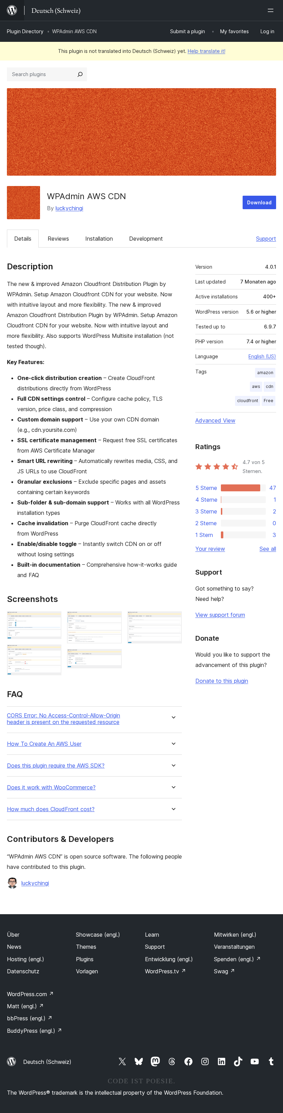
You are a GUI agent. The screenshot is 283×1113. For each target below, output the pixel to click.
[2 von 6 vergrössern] (52, 653)
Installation (99, 238)
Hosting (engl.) (25, 959)
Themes (86, 946)
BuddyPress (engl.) (34, 1030)
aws (256, 386)
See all (268, 548)
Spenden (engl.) (237, 959)
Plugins (85, 959)
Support (266, 238)
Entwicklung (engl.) (169, 959)
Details (22, 238)
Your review (210, 548)
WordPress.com (30, 994)
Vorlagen (87, 971)
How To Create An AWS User (44, 744)
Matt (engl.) (25, 1006)
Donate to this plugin (221, 680)
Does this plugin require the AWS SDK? (56, 765)
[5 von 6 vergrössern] (172, 620)
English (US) (262, 356)
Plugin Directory (25, 31)
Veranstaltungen (234, 946)
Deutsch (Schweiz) (47, 1061)
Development (146, 238)
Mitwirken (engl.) (235, 934)
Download (259, 202)
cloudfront (247, 400)
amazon (265, 372)
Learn (152, 934)
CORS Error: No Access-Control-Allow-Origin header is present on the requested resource (63, 718)
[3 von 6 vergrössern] (112, 620)
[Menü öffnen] (272, 10)
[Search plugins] (80, 74)
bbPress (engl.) (29, 1018)
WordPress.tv (165, 971)
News (14, 946)
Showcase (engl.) (98, 934)
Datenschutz (23, 971)
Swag (224, 971)
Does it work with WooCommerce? (51, 787)
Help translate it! (206, 51)
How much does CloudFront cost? (51, 809)
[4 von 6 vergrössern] (112, 658)
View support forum (220, 614)
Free (268, 400)
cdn (269, 386)
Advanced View (215, 420)
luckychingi (69, 208)
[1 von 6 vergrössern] (52, 620)
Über (13, 934)
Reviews (58, 238)
